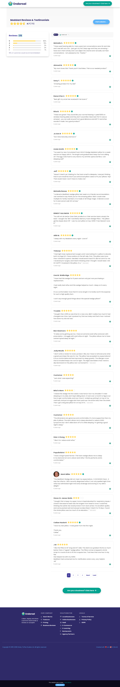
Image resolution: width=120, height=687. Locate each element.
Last (94, 575)
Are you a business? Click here (97, 3)
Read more (85, 263)
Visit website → (101, 22)
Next (88, 575)
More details (67, 682)
